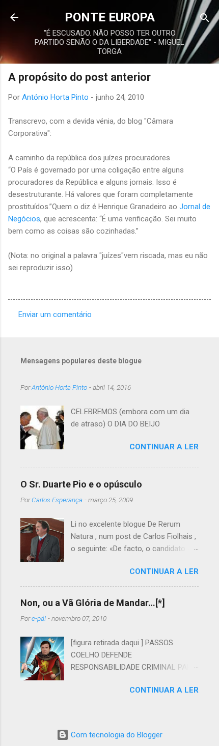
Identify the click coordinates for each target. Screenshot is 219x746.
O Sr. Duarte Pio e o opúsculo (81, 484)
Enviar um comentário (55, 314)
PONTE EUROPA (110, 17)
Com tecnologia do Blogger (115, 734)
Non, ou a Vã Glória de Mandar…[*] (92, 602)
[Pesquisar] (205, 18)
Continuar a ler (164, 446)
